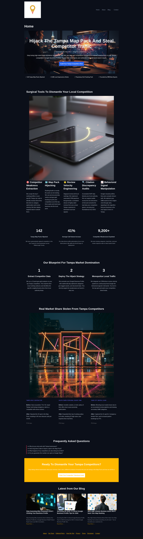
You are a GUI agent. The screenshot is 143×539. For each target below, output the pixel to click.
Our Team (51, 533)
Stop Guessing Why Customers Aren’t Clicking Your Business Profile (39, 512)
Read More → (30, 524)
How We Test (70, 533)
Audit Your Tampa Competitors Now (71, 63)
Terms (84, 533)
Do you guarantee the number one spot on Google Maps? (46, 453)
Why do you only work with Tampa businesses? (43, 446)
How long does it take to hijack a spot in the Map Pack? (45, 448)
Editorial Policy (60, 533)
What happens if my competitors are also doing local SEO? (46, 451)
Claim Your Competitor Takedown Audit (71, 475)
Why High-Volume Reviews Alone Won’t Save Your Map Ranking (102, 512)
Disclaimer (90, 533)
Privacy (78, 533)
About (103, 10)
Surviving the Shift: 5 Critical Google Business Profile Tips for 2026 (70, 512)
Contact (116, 10)
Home (98, 10)
